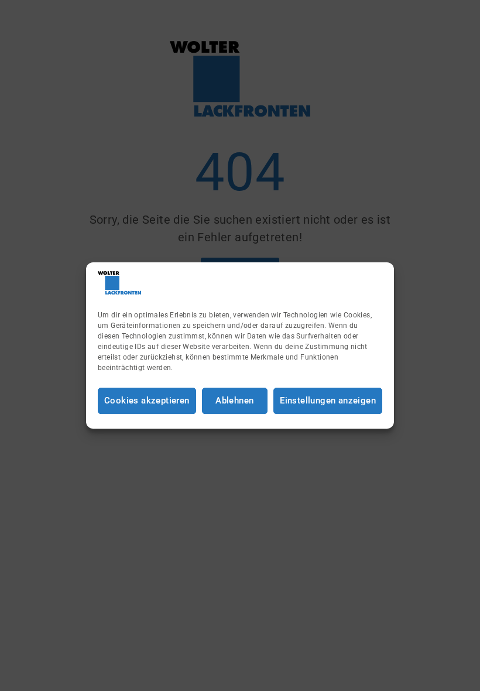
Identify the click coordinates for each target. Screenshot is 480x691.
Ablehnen (234, 400)
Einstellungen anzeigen (328, 400)
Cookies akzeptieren (147, 400)
